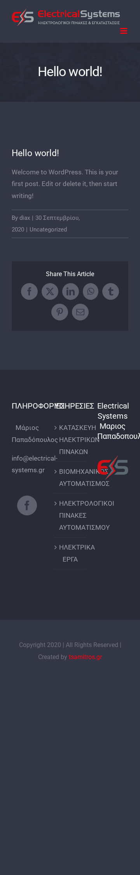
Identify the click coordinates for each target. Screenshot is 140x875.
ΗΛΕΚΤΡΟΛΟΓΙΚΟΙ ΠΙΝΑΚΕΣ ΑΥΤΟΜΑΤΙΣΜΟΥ (70, 515)
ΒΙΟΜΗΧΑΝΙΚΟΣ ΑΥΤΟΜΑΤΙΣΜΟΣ (70, 477)
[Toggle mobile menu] (124, 31)
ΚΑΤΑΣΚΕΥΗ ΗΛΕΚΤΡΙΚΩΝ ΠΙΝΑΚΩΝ (70, 439)
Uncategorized (48, 229)
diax (24, 217)
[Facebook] (27, 505)
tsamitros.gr (85, 657)
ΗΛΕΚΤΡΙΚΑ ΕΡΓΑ (70, 553)
